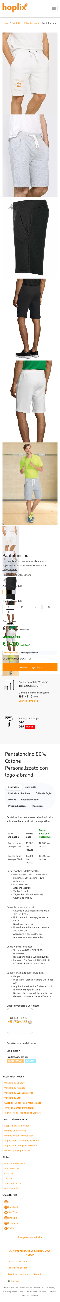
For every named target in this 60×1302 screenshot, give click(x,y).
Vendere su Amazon (15, 1087)
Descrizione (14, 787)
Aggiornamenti (12, 1168)
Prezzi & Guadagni (17, 806)
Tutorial (8, 1178)
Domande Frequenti (14, 1163)
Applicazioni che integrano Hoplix (21, 1140)
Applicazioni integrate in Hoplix (20, 1145)
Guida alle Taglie (44, 793)
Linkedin (12, 1217)
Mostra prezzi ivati (11, 653)
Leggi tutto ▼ (9, 569)
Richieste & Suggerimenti (17, 1150)
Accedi (37, 1274)
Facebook (13, 1207)
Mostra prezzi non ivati (29, 653)
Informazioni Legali (18, 1261)
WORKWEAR (15, 1061)
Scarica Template (28, 700)
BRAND (30, 1061)
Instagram (13, 1223)
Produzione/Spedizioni (19, 793)
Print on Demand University (19, 1107)
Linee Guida (30, 787)
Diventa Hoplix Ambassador (18, 1135)
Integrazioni (37, 806)
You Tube (13, 1212)
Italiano (14, 1281)
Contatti (8, 1173)
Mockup (12, 799)
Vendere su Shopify (14, 1083)
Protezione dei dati (18, 1267)
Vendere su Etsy (12, 1097)
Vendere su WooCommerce (18, 1092)
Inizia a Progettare (30, 667)
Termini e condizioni (18, 1274)
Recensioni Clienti (29, 799)
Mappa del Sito (12, 1188)
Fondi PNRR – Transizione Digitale (23, 1112)
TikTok (11, 1228)
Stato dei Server (12, 1183)
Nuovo (30, 726)
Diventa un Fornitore (15, 1130)
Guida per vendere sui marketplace (22, 1102)
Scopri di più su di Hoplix (16, 1125)
